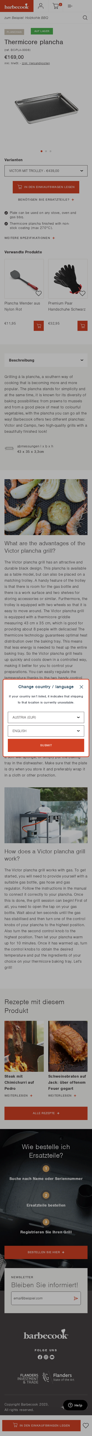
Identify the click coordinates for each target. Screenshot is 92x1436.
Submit (46, 745)
